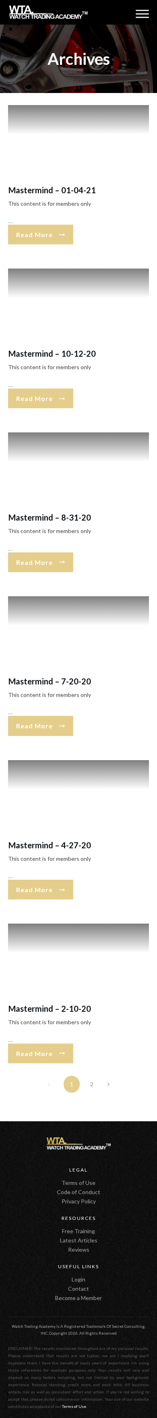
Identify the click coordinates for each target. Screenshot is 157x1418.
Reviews (78, 1249)
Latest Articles (78, 1240)
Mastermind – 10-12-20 (52, 353)
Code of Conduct (78, 1192)
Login (78, 1279)
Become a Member (78, 1297)
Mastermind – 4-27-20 (49, 845)
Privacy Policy (79, 1201)
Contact (78, 1288)
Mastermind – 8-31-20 (49, 517)
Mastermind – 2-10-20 (49, 1008)
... (10, 221)
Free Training (78, 1231)
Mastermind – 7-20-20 (49, 681)
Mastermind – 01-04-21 (52, 190)
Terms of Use (78, 1182)
